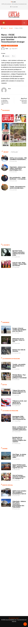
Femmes (14, 373)
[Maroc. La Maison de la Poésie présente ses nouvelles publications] (6, 428)
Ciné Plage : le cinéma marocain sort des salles (19, 455)
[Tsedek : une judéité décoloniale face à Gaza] (6, 366)
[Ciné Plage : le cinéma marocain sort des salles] (6, 456)
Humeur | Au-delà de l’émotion (18, 350)
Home (4, 28)
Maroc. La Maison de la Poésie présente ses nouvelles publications (19, 428)
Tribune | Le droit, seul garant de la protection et (19, 402)
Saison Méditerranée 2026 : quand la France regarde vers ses (19, 466)
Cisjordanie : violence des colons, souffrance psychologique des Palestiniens (19, 504)
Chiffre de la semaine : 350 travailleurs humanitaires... (18, 158)
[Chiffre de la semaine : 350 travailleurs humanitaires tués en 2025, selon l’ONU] (6, 492)
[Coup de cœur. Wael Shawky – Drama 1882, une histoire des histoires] (6, 264)
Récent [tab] (6, 152)
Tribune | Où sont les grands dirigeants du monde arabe (19, 392)
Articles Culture (16, 249)
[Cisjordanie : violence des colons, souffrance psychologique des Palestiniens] (6, 503)
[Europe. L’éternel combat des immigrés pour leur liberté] (6, 330)
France (14, 362)
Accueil (11, 28)
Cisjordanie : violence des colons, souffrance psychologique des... (18, 168)
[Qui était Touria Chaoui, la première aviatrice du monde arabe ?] (6, 252)
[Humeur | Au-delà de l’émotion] (6, 350)
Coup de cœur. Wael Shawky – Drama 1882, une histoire (19, 264)
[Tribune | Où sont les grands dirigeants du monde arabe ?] (6, 392)
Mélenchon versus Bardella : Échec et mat (18, 340)
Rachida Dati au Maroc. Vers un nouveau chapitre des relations (19, 439)
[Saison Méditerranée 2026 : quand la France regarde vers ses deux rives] (6, 466)
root (7, 48)
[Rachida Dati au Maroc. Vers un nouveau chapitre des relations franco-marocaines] (6, 439)
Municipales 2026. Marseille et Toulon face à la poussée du (19, 418)
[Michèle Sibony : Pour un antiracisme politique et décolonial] (6, 376)
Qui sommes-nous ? (14, 618)
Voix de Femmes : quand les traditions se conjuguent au (18, 476)
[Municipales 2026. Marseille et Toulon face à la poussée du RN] (6, 418)
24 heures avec (16, 435)
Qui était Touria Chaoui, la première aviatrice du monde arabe (18, 253)
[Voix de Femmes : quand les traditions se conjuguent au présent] (6, 477)
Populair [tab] (14, 152)
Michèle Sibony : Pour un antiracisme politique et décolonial (19, 376)
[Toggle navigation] (3, 22)
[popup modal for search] (24, 22)
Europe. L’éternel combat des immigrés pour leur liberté (19, 329)
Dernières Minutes (12, 45)
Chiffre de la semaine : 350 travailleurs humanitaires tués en (19, 492)
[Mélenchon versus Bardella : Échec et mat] (6, 340)
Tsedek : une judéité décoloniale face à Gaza (18, 366)
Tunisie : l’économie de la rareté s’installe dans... (17, 187)
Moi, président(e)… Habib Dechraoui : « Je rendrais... (18, 178)
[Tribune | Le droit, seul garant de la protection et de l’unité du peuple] (6, 402)
